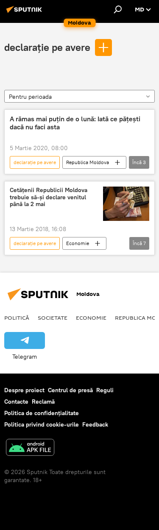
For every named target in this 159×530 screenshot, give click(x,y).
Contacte (16, 401)
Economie (77, 243)
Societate (52, 317)
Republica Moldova (87, 162)
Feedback (95, 424)
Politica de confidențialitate (41, 413)
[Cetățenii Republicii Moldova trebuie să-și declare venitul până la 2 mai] (126, 204)
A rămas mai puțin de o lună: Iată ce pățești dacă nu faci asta (75, 123)
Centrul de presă (70, 390)
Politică (16, 317)
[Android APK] (30, 448)
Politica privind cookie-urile (41, 424)
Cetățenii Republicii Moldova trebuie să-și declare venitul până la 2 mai (48, 197)
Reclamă (43, 401)
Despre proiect (24, 390)
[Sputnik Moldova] (25, 13)
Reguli (105, 390)
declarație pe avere (47, 47)
